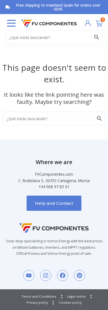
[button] (11, 23)
